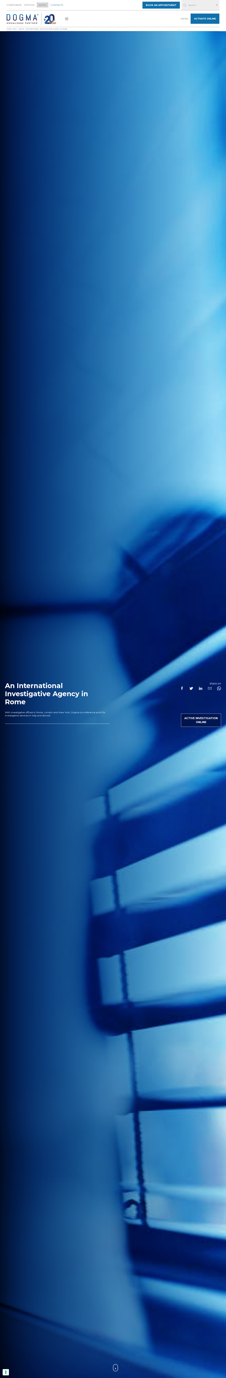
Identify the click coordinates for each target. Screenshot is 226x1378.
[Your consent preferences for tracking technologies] (6, 1372)
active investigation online (201, 720)
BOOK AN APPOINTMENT (161, 5)
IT (217, 5)
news (21, 29)
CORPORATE (14, 5)
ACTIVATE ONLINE (205, 18)
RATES (42, 5)
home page (12, 29)
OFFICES (29, 5)
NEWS (184, 18)
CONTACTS (56, 5)
